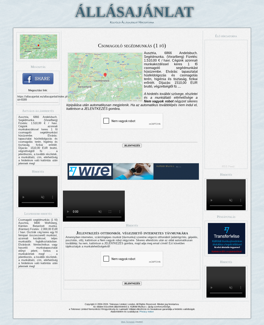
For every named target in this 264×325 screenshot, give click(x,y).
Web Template (128, 322)
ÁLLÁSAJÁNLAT (134, 12)
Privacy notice (146, 311)
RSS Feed (228, 166)
